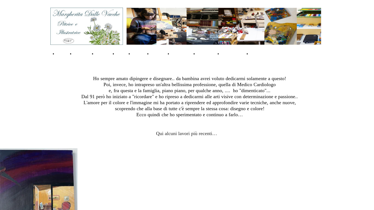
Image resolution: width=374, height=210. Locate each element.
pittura (139, 53)
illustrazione (233, 53)
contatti (103, 53)
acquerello (182, 53)
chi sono (82, 53)
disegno (158, 53)
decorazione (262, 53)
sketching (207, 53)
